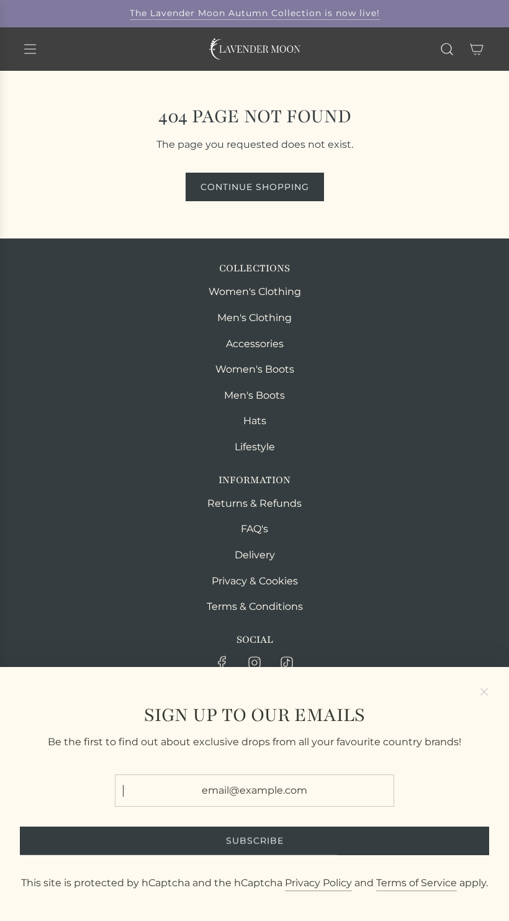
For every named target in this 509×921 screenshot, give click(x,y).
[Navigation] (30, 49)
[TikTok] (287, 663)
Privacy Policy (318, 883)
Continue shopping (254, 187)
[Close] (484, 692)
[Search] (447, 49)
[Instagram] (254, 663)
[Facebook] (222, 663)
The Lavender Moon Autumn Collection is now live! (255, 13)
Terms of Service (416, 883)
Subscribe (255, 840)
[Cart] (477, 49)
